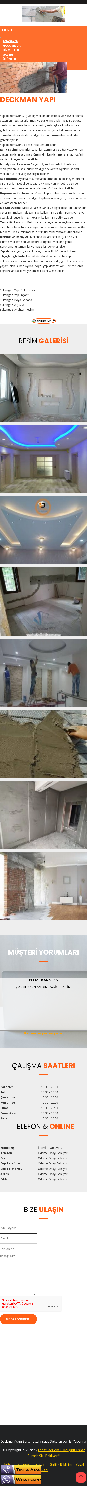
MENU (7, 30)
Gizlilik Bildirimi (61, 1464)
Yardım (41, 1464)
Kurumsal (25, 1464)
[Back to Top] (81, 1478)
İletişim (8, 1464)
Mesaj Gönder (17, 1319)
